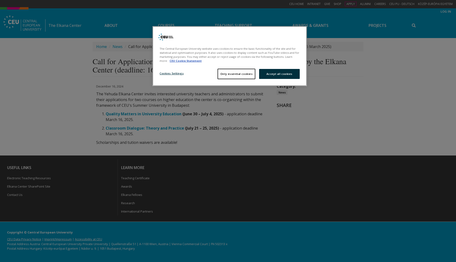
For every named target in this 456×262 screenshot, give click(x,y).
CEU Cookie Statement (186, 61)
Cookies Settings (172, 73)
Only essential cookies (236, 74)
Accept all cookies (279, 74)
